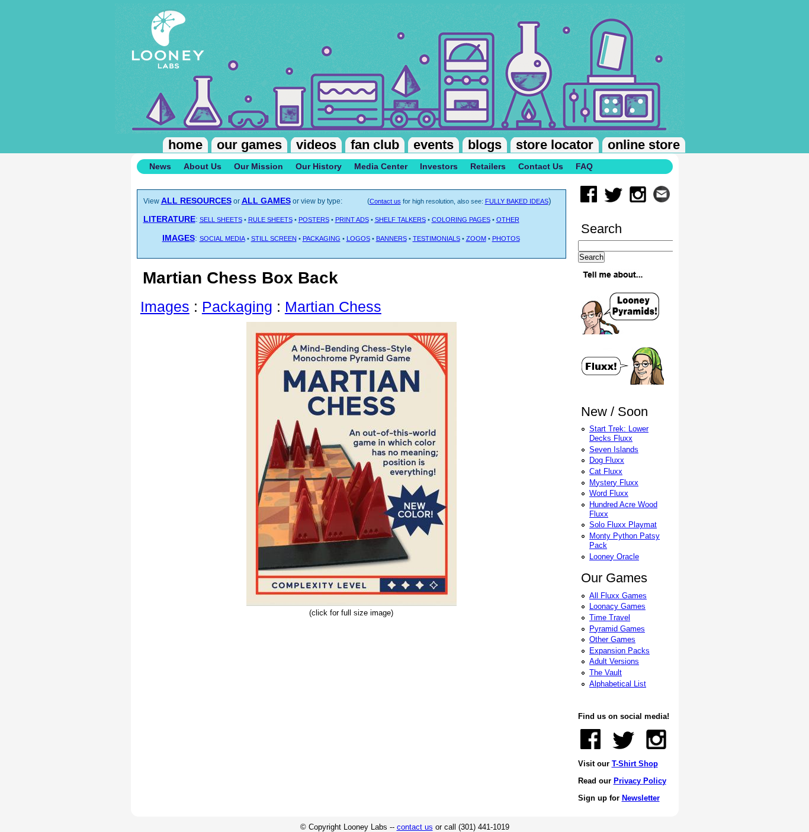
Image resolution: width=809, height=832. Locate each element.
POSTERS (313, 219)
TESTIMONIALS (436, 238)
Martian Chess (333, 306)
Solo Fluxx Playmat (623, 524)
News (160, 166)
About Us (202, 166)
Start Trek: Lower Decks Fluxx (619, 433)
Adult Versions (614, 661)
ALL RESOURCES (196, 200)
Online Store (644, 144)
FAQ (584, 166)
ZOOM (476, 238)
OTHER (507, 219)
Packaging (237, 306)
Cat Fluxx (605, 471)
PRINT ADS (352, 219)
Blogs (485, 144)
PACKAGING (322, 238)
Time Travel (609, 617)
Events (433, 144)
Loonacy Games (617, 606)
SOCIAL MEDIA (222, 238)
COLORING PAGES (461, 219)
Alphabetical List (617, 683)
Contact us (385, 201)
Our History (319, 166)
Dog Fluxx (606, 460)
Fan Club (375, 144)
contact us (415, 827)
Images (165, 306)
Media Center (380, 166)
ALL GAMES (266, 200)
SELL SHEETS (221, 219)
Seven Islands (613, 449)
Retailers (488, 166)
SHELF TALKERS (400, 219)
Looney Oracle (614, 556)
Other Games (612, 639)
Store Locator (554, 144)
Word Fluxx (608, 493)
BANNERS (391, 238)
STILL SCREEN (274, 238)
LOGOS (358, 238)
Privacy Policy (640, 780)
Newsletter (641, 798)
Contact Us (540, 166)
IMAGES (178, 238)
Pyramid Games (617, 628)
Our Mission (258, 166)
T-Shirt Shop (635, 763)
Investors (439, 166)
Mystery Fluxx (613, 482)
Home (185, 144)
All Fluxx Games (618, 595)
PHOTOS (506, 238)
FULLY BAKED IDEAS (516, 201)
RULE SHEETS (270, 219)
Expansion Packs (619, 650)
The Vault (605, 672)
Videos (316, 144)
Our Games (249, 144)
